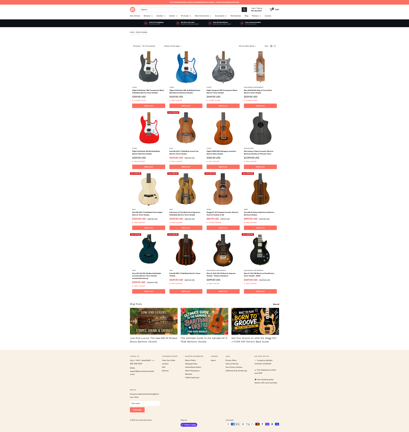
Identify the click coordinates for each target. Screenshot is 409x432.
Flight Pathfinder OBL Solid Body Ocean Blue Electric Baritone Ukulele (184, 91)
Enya (134, 270)
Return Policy (190, 360)
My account (256, 11)
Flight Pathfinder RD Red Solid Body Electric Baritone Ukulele (146, 152)
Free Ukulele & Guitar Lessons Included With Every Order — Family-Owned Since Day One (204, 2)
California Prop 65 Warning (236, 371)
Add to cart (148, 106)
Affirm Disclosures (192, 371)
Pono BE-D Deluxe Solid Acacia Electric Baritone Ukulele (259, 213)
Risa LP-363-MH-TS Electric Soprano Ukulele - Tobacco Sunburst (221, 274)
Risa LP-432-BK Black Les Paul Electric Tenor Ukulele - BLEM (259, 274)
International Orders (193, 367)
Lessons (268, 16)
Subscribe (137, 410)
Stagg (209, 209)
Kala (171, 148)
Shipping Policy (191, 364)
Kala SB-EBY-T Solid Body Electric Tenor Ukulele (184, 274)
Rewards (188, 374)
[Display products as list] (275, 46)
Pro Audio (185, 16)
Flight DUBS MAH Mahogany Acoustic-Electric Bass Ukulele (222, 152)
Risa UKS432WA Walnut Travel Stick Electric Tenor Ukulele (258, 91)
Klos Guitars (248, 148)
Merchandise (236, 16)
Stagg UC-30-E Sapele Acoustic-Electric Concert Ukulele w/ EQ (222, 213)
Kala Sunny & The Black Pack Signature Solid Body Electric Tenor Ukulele (184, 213)
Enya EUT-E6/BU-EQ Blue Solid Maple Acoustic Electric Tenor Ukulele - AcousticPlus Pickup (146, 275)
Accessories (220, 16)
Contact (165, 364)
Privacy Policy (231, 360)
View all (276, 304)
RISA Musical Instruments (253, 87)
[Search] (244, 9)
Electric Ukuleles (141, 32)
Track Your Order (168, 360)
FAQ (163, 367)
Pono (246, 209)
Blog (246, 16)
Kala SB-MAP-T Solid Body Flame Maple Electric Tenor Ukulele (147, 213)
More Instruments (202, 16)
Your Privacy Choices (233, 367)
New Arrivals (135, 16)
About (213, 360)
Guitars (172, 16)
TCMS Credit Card (192, 378)
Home (132, 32)
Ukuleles (159, 16)
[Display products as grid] (271, 46)
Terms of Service (232, 364)
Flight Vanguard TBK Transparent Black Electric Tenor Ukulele (222, 91)
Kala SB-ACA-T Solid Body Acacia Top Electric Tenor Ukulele (183, 152)
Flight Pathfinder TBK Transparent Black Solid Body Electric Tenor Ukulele (148, 91)
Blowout (147, 16)
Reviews (255, 16)
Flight (134, 87)
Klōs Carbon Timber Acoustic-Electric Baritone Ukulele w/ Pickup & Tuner (258, 152)
